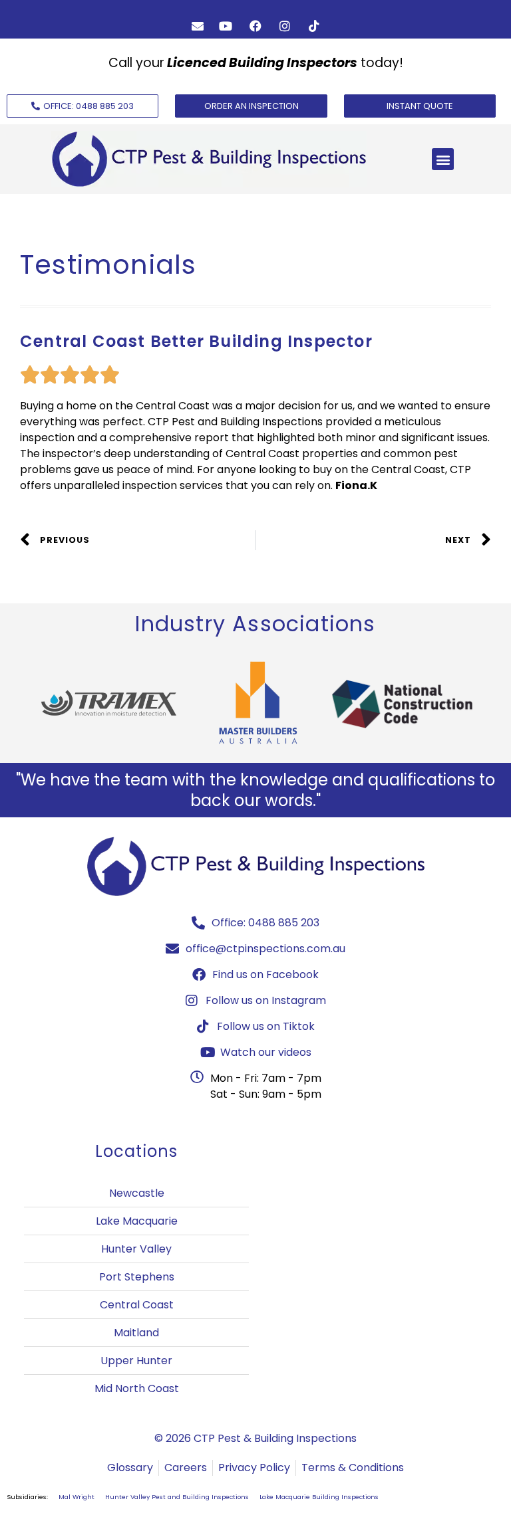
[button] (443, 159)
